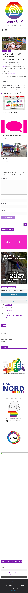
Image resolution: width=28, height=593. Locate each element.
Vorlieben (14, 301)
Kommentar (4, 178)
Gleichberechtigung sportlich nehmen (13, 159)
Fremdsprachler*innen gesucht (11, 135)
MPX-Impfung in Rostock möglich (11, 82)
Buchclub (8, 305)
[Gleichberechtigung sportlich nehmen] (14, 144)
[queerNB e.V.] (2, 30)
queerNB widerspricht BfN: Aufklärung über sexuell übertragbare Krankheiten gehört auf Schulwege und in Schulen (13, 87)
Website (3, 210)
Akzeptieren (14, 294)
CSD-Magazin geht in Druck (10, 112)
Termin (9, 50)
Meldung (4, 50)
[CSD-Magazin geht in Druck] (14, 97)
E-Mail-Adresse (5, 203)
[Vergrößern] (25, 253)
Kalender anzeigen (6, 321)
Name (2, 197)
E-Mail (2, 567)
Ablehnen (14, 298)
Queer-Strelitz (20, 62)
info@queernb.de (12, 73)
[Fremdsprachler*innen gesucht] (14, 121)
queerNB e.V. (14, 21)
